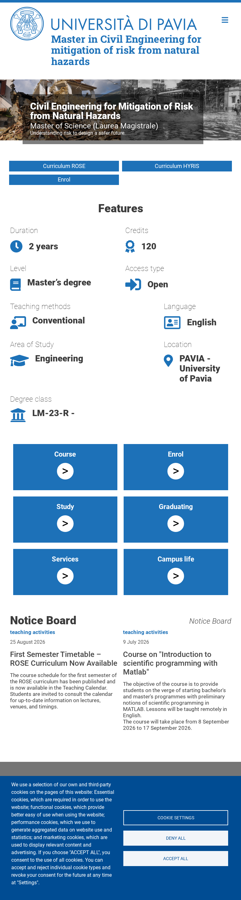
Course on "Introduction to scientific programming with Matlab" (170, 663)
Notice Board (210, 621)
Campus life (176, 559)
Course (65, 454)
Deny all (175, 837)
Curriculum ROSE (64, 166)
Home (225, 19)
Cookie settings (175, 817)
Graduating (176, 507)
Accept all (175, 858)
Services (65, 559)
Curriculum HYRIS (177, 166)
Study (65, 507)
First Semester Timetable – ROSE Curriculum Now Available (63, 659)
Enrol (64, 179)
